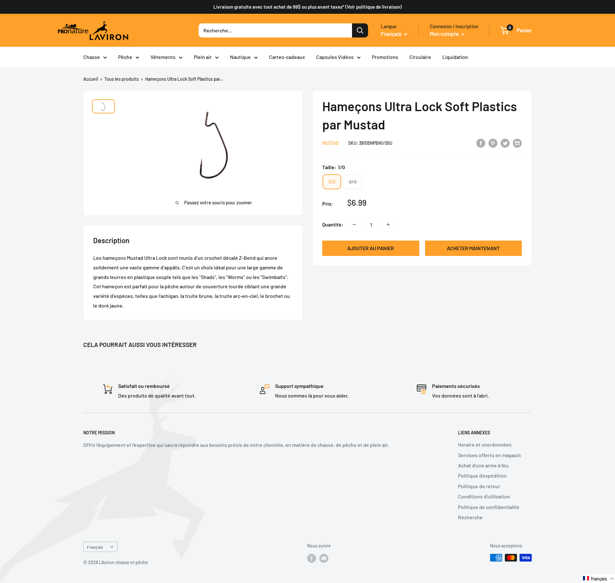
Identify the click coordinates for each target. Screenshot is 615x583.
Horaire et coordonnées (485, 444)
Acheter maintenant (473, 248)
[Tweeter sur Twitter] (505, 143)
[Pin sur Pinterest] (492, 143)
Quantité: (332, 224)
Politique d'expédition (482, 475)
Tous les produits (121, 79)
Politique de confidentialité (488, 507)
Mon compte (445, 33)
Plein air (203, 57)
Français (95, 547)
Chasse (91, 57)
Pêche (125, 57)
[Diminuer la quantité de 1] (354, 224)
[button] (598, 578)
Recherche (470, 517)
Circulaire (420, 57)
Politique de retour (479, 486)
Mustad (330, 143)
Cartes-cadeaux (287, 57)
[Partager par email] (517, 143)
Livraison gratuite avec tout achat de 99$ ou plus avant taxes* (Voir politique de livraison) (307, 7)
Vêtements (163, 57)
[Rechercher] (360, 30)
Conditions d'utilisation (484, 496)
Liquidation (455, 57)
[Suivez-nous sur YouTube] (323, 558)
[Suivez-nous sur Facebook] (311, 558)
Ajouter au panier (370, 248)
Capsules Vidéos (335, 57)
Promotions (385, 57)
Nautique (240, 57)
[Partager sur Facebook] (480, 143)
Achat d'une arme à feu (483, 465)
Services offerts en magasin (489, 455)
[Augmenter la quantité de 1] (388, 224)
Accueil (90, 79)
